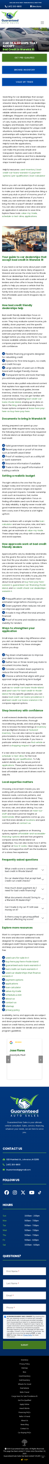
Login (25, 1459)
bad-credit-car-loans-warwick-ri (22, 969)
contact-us (25, 823)
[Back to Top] (43, 1457)
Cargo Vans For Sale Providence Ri (24, 1396)
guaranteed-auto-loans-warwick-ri (23, 965)
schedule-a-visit (14, 994)
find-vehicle (36, 742)
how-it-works (20, 846)
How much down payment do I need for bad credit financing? (21, 889)
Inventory (24, 1360)
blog (14, 405)
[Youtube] (32, 1192)
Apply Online (24, 1404)
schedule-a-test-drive (13, 216)
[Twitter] (23, 1192)
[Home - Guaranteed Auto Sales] (10, 17)
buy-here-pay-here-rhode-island (22, 961)
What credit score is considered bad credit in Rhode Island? (21, 870)
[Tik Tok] (39, 1193)
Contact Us (24, 1428)
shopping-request (20, 745)
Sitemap (24, 1368)
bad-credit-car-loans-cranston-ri (23, 700)
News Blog (25, 1424)
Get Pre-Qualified (24, 57)
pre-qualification (20, 175)
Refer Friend (24, 1392)
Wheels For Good (24, 1384)
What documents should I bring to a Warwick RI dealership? (22, 898)
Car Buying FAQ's (24, 1432)
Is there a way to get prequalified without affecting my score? (22, 918)
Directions (36, 6)
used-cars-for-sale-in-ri (17, 957)
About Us (24, 1420)
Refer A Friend (24, 1416)
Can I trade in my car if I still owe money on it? (21, 908)
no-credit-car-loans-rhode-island (26, 687)
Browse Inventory (24, 69)
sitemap (10, 1006)
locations (30, 820)
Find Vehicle (24, 1388)
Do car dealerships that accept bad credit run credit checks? (23, 879)
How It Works (24, 1408)
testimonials (8, 817)
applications (31, 216)
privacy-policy (13, 1009)
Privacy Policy (27, 1335)
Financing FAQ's (24, 1412)
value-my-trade (29, 213)
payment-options (14, 979)
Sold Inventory (24, 1380)
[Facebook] (6, 1192)
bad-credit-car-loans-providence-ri (26, 697)
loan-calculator (37, 175)
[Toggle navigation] (42, 22)
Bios (24, 1372)
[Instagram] (15, 1192)
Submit (24, 1345)
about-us (10, 998)
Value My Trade (24, 81)
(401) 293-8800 (14, 6)
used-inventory (27, 169)
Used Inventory (24, 1376)
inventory (41, 727)
